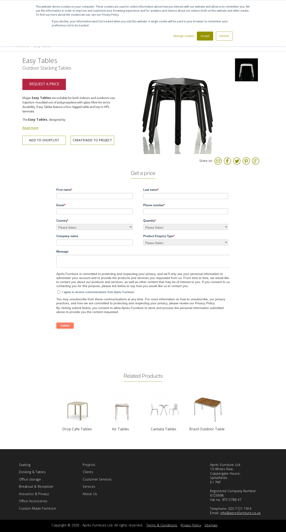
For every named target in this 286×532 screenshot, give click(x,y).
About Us (90, 494)
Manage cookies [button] (184, 36)
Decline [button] (224, 36)
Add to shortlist (44, 140)
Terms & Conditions (161, 525)
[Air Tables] (121, 408)
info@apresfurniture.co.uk (240, 513)
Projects (89, 465)
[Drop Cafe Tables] (78, 408)
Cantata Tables (163, 429)
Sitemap (210, 525)
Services (89, 486)
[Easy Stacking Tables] (177, 105)
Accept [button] (205, 36)
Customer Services (97, 479)
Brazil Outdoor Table (207, 429)
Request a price (44, 84)
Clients (88, 472)
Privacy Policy (191, 525)
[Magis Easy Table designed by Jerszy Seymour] (246, 70)
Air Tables (120, 429)
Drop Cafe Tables (77, 429)
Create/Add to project (92, 140)
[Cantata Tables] (164, 408)
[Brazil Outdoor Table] (207, 408)
